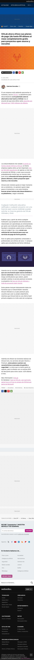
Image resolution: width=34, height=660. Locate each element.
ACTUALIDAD (5, 5)
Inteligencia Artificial (22, 571)
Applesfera (4, 602)
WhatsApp (4, 571)
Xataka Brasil (5, 644)
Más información (25, 658)
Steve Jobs (13, 26)
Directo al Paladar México (8, 648)
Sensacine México (22, 644)
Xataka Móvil (5, 600)
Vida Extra (20, 600)
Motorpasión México (22, 648)
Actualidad (10, 387)
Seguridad (4, 561)
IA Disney (23, 518)
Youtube (15, 541)
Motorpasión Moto (22, 621)
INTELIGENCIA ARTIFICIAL (18, 5)
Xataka (3, 597)
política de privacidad (23, 534)
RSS (22, 541)
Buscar (31, 582)
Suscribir (29, 530)
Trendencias (5, 629)
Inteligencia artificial (7, 558)
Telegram (18, 541)
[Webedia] (30, 1)
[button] (13, 86)
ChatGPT (5, 26)
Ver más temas (6, 576)
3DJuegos (20, 597)
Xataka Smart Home (7, 604)
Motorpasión (20, 618)
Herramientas (18, 387)
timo (3, 567)
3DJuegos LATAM (22, 642)
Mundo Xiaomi (5, 607)
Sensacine (20, 608)
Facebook (14, 72)
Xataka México (5, 642)
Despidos (20, 26)
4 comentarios (7, 72)
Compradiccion (5, 633)
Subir (27, 589)
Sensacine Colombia (22, 646)
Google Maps (29, 26)
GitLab (15, 94)
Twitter (17, 72)
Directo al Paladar (6, 618)
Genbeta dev (21, 561)
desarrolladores (29, 387)
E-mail (22, 72)
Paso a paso (5, 555)
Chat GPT (16, 518)
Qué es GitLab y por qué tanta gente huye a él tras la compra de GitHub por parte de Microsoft (16, 382)
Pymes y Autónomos (22, 631)
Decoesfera (5, 631)
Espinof (19, 610)
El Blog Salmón (21, 629)
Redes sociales (6, 564)
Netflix (19, 567)
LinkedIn (29, 541)
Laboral (19, 564)
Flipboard (19, 72)
